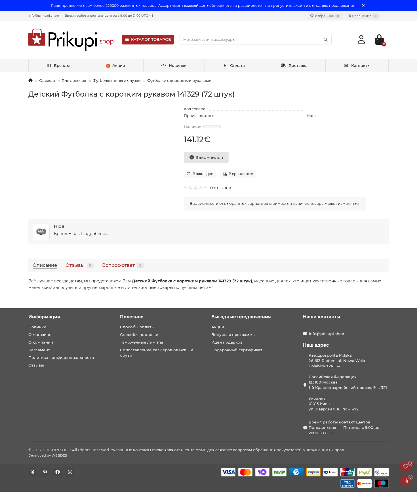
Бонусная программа (233, 334)
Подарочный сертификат (236, 350)
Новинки (178, 65)
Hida (311, 115)
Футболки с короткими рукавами (179, 80)
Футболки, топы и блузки (117, 80)
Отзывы (78, 265)
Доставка (298, 65)
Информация (44, 317)
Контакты (360, 65)
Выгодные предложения (241, 317)
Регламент (39, 350)
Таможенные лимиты (141, 342)
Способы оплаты (137, 327)
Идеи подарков (227, 342)
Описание (45, 265)
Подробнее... (94, 233)
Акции (217, 327)
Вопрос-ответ (122, 265)
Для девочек (74, 80)
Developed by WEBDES (47, 455)
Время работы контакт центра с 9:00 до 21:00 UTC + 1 (109, 16)
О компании (40, 342)
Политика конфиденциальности (61, 357)
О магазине (39, 334)
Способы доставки (139, 334)
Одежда (47, 80)
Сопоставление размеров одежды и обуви (156, 352)
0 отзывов (220, 187)
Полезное (132, 317)
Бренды (62, 65)
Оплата (237, 65)
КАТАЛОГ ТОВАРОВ (151, 39)
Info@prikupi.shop (43, 16)
